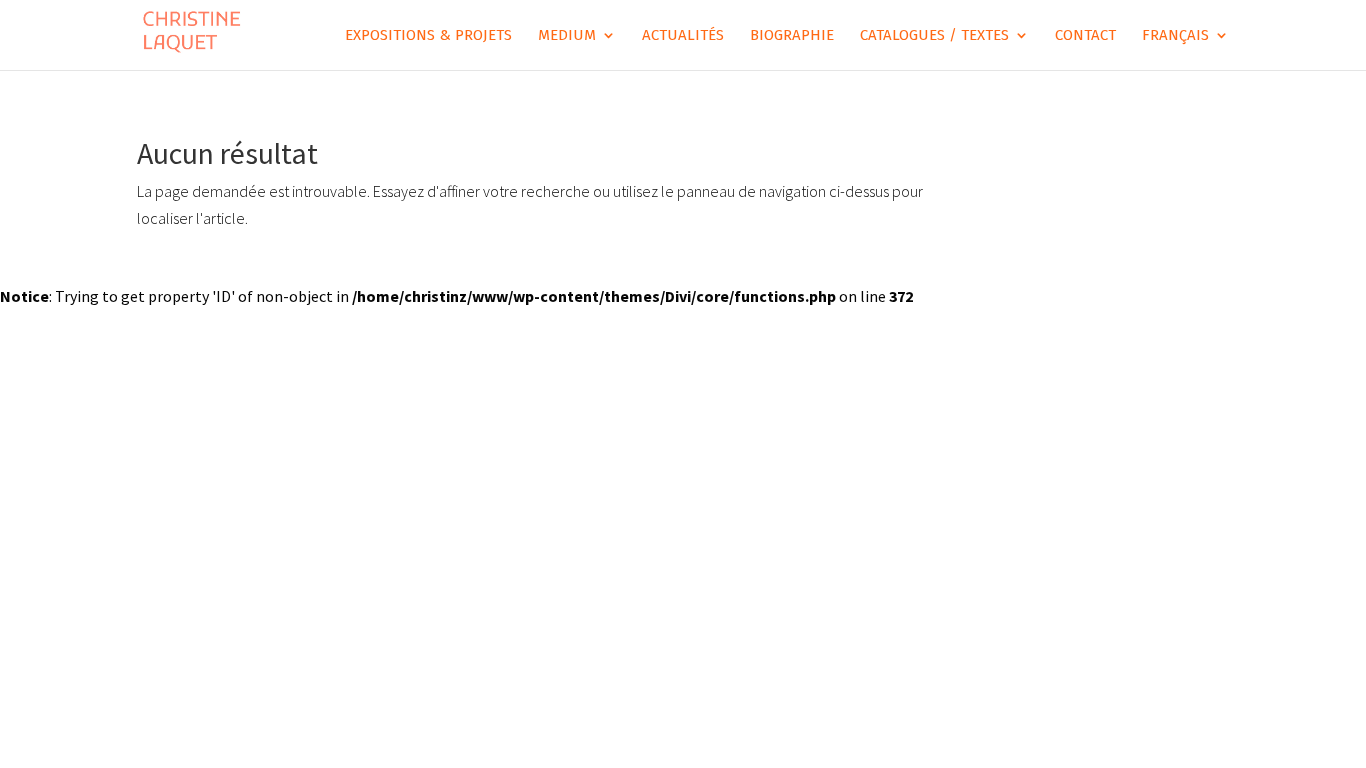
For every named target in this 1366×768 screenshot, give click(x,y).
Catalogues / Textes (934, 36)
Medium (567, 36)
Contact (1085, 36)
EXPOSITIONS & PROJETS (428, 36)
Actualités (683, 36)
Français (1175, 36)
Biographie (792, 36)
